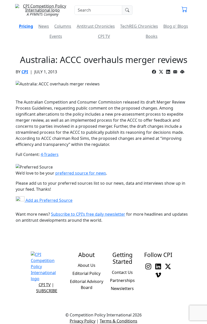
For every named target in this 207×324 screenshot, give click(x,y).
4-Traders (50, 154)
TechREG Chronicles (139, 26)
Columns (62, 26)
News (43, 26)
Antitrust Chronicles (96, 26)
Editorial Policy (86, 273)
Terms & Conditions (118, 321)
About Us (86, 265)
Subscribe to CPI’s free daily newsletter (88, 214)
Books (152, 36)
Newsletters (122, 288)
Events (55, 36)
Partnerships (122, 280)
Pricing (26, 26)
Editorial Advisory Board (86, 284)
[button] (184, 10)
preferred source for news (80, 173)
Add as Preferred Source (48, 200)
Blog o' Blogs (175, 26)
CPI (24, 72)
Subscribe (46, 291)
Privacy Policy (82, 321)
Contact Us (122, 272)
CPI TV (104, 36)
